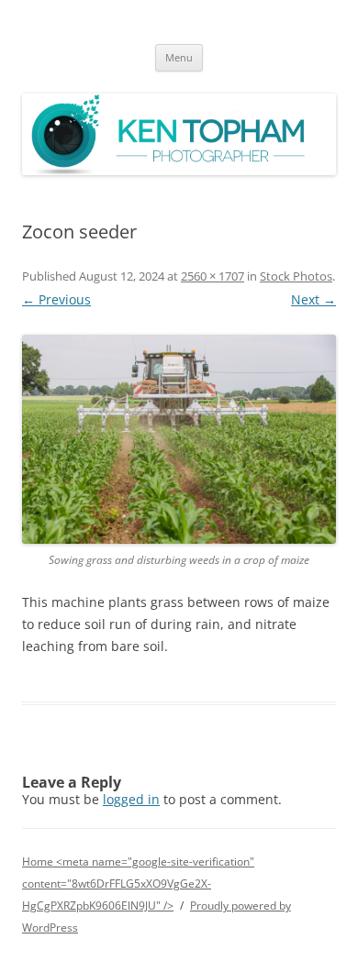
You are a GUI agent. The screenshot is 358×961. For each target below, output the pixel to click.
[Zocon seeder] (179, 439)
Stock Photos (296, 276)
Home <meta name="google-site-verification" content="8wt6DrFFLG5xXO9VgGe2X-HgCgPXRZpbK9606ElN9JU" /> (138, 883)
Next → (313, 299)
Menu (179, 57)
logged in (131, 799)
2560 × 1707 (212, 276)
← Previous (56, 299)
